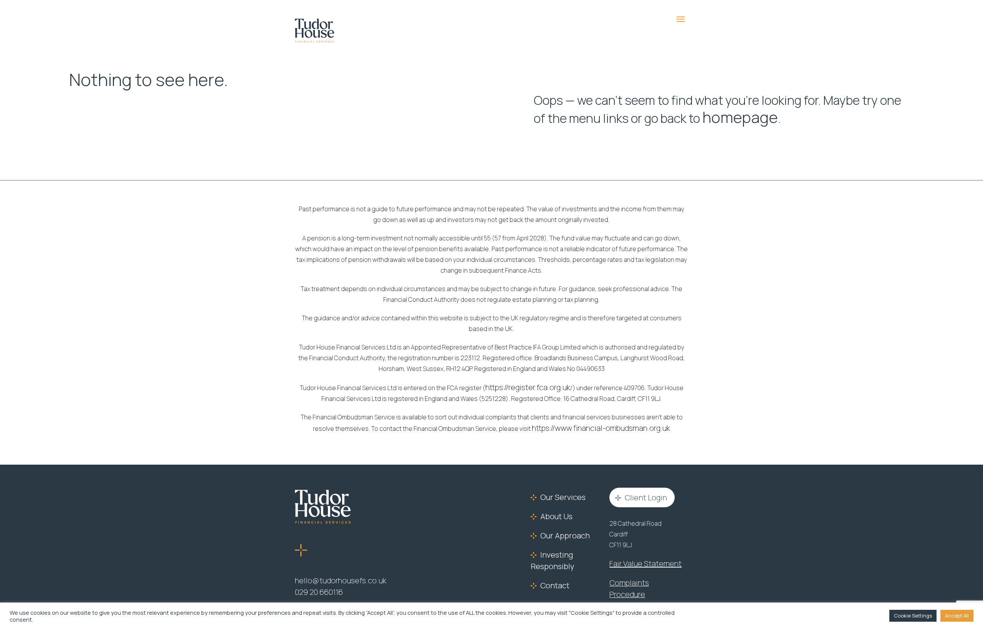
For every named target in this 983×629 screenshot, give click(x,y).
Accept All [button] (957, 615)
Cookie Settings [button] (913, 615)
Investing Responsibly (548, 554)
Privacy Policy (627, 596)
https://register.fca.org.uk (528, 385)
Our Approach (559, 530)
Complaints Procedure (640, 577)
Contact (551, 578)
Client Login (641, 494)
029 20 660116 (315, 587)
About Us (553, 512)
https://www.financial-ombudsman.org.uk (601, 425)
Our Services (558, 493)
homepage (731, 116)
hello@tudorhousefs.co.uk (332, 577)
